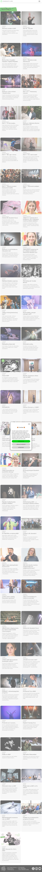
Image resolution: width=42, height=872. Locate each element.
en (29, 424)
